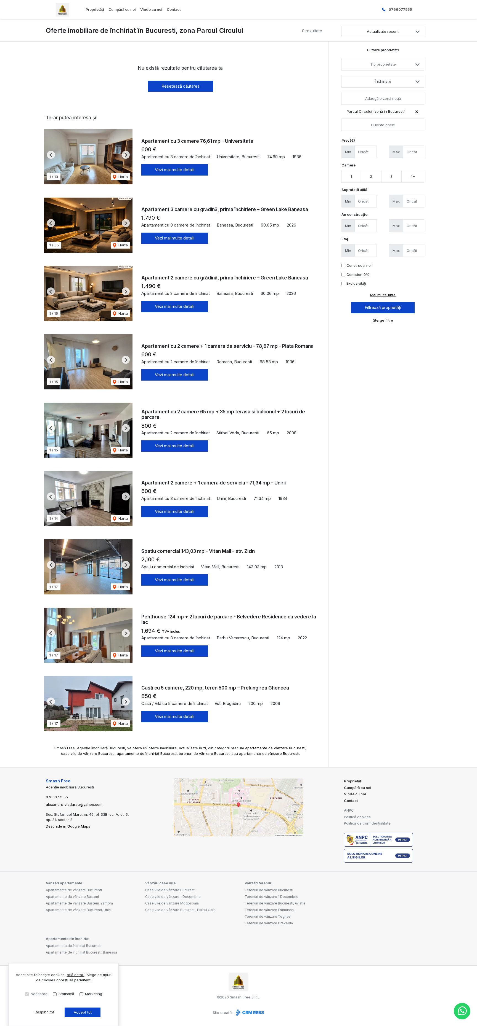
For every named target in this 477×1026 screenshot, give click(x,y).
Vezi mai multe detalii (174, 169)
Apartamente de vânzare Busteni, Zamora (79, 903)
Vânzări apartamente (64, 883)
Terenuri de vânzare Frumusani (270, 910)
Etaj (344, 239)
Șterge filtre (383, 320)
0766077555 (400, 9)
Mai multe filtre (383, 295)
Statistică (66, 994)
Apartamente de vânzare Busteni (72, 897)
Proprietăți (95, 9)
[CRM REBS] (249, 1012)
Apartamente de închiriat (67, 938)
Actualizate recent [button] (383, 31)
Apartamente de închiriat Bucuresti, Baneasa (81, 952)
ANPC (349, 810)
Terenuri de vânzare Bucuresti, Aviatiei (275, 903)
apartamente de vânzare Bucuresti (275, 748)
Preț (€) (348, 140)
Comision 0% (357, 274)
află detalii (75, 975)
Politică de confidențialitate (367, 823)
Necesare (39, 994)
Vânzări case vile (160, 883)
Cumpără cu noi (122, 9)
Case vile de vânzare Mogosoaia (172, 903)
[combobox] (382, 64)
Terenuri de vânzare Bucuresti (269, 890)
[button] (51, 155)
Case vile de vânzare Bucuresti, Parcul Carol (180, 910)
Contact (174, 9)
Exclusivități (356, 283)
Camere (348, 165)
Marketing (93, 994)
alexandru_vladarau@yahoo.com (74, 804)
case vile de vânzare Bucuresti (88, 753)
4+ (412, 176)
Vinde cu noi (151, 9)
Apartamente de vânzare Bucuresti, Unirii (79, 910)
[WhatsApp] (462, 1011)
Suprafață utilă (354, 189)
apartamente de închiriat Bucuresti (147, 753)
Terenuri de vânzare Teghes (268, 916)
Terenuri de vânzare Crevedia (269, 923)
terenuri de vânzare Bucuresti (204, 753)
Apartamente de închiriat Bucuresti (73, 946)
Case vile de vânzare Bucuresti (170, 890)
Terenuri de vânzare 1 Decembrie (271, 897)
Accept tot (83, 1012)
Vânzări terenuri (258, 883)
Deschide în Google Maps (68, 826)
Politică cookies (357, 817)
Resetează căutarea (180, 86)
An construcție (354, 214)
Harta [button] (122, 176)
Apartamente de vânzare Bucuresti (74, 890)
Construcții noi (359, 265)
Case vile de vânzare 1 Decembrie (173, 897)
